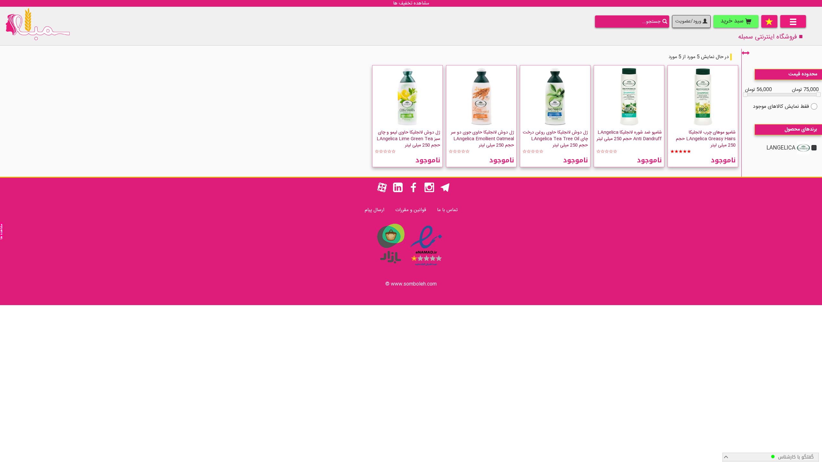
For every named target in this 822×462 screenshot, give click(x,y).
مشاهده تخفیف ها (411, 3)
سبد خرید (733, 21)
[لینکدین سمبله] (398, 191)
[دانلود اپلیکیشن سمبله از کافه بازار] (390, 267)
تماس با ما (447, 210)
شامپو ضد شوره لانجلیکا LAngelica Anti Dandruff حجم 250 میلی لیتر (629, 136)
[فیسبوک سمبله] (413, 191)
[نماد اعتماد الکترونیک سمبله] (426, 267)
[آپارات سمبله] (382, 191)
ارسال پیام (374, 210)
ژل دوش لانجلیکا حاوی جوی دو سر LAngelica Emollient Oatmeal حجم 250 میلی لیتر (482, 139)
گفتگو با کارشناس (794, 457)
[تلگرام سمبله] (445, 191)
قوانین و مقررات (410, 210)
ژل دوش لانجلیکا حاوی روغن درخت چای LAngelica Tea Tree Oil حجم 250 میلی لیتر (555, 139)
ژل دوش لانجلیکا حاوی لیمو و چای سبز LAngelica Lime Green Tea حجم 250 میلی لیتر (408, 139)
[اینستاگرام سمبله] (429, 191)
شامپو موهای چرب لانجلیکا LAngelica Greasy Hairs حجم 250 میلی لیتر (706, 139)
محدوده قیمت (803, 74)
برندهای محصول (800, 129)
